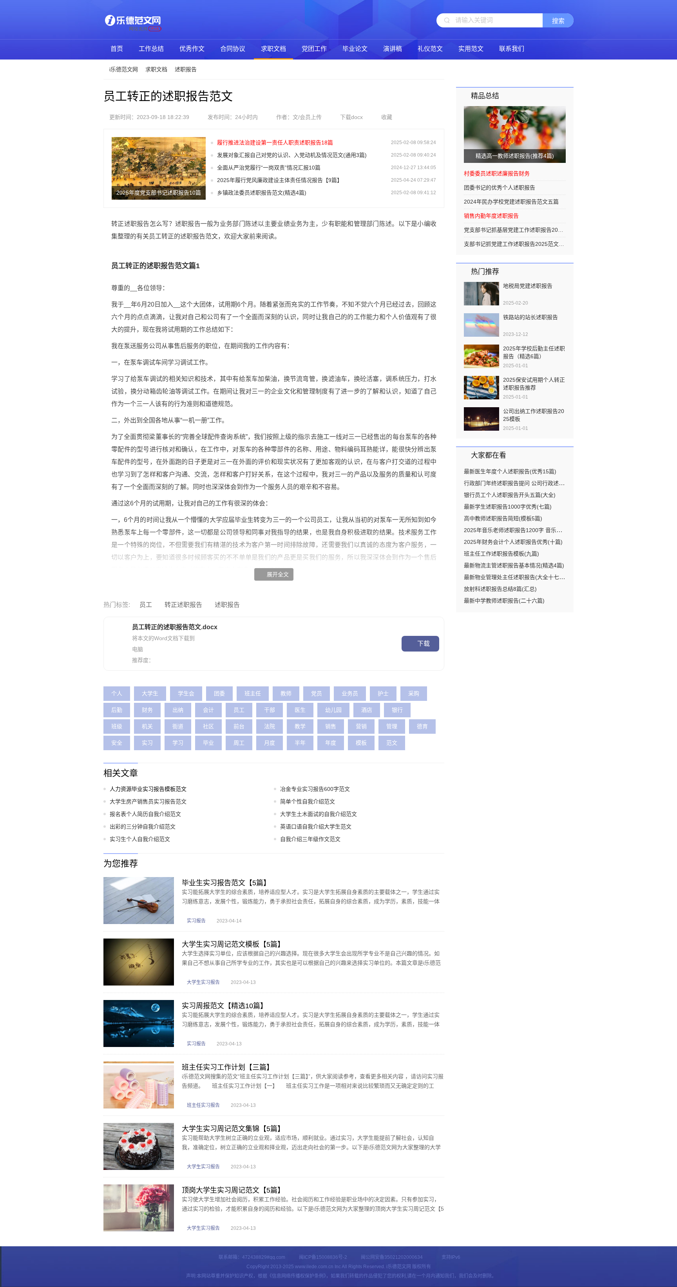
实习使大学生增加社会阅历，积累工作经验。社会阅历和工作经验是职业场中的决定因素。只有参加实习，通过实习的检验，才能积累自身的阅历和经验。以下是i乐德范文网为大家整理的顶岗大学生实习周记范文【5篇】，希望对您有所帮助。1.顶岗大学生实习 (313, 1208)
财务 (147, 710)
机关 (147, 726)
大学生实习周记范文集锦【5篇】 (233, 1129)
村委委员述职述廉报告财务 (497, 173)
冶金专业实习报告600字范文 (315, 789)
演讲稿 (392, 48)
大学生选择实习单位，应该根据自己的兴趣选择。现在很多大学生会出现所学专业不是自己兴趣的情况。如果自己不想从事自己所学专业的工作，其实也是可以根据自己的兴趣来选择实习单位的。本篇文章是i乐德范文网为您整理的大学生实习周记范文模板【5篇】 (311, 962)
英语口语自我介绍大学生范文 (315, 826)
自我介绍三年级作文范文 (310, 839)
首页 (116, 48)
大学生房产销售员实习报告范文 (148, 801)
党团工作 (314, 48)
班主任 (252, 693)
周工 (239, 743)
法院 (269, 726)
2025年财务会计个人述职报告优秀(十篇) (513, 542)
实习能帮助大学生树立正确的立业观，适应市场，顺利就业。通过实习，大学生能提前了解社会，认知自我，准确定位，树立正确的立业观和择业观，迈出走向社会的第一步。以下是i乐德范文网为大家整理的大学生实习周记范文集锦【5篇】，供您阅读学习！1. (311, 1147)
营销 (361, 726)
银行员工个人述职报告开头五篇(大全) (510, 495)
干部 (269, 710)
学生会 (186, 693)
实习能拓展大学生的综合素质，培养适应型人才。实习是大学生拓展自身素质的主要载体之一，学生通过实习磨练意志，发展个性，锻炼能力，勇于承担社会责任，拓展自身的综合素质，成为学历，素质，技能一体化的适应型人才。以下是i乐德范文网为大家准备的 (311, 901)
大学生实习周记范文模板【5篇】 (233, 944)
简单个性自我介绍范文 (307, 801)
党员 (316, 693)
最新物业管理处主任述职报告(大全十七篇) (515, 577)
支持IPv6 (451, 1257)
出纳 (177, 710)
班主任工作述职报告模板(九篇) (501, 554)
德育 (422, 726)
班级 (116, 726)
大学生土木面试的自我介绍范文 (318, 814)
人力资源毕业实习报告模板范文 (148, 789)
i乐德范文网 (132, 19)
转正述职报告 (183, 604)
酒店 (366, 710)
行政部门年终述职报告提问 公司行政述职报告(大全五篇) (532, 483)
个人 (116, 693)
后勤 (116, 710)
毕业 (208, 743)
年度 (330, 743)
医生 (300, 710)
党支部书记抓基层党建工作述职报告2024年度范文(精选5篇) (515, 230)
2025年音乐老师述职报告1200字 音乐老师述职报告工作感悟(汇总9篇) (549, 530)
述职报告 (186, 69)
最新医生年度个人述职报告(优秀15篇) (510, 471)
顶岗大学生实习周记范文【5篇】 (233, 1190)
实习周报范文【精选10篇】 (224, 1006)
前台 (239, 726)
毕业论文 (354, 48)
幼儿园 (333, 710)
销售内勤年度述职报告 (491, 216)
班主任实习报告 (203, 1105)
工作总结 (151, 48)
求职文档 (273, 48)
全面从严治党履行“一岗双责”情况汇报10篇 (268, 167)
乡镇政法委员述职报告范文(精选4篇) (261, 193)
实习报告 (196, 921)
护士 (383, 693)
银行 (397, 710)
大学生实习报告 (203, 982)
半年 (300, 743)
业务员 (350, 693)
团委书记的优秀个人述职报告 (499, 187)
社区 (208, 726)
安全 (116, 743)
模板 (361, 743)
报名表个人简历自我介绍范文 (145, 814)
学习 (177, 743)
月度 (269, 743)
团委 (219, 693)
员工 (145, 604)
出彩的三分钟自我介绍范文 (143, 826)
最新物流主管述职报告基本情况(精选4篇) (514, 565)
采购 (413, 693)
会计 (208, 710)
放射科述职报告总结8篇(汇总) (500, 589)
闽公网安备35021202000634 (392, 1257)
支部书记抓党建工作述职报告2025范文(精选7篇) (515, 244)
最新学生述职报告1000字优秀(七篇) (508, 507)
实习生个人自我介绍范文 (140, 839)
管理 (391, 726)
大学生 (150, 693)
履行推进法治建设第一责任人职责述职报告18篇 (275, 142)
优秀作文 (192, 48)
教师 (286, 693)
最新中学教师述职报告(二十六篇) (504, 600)
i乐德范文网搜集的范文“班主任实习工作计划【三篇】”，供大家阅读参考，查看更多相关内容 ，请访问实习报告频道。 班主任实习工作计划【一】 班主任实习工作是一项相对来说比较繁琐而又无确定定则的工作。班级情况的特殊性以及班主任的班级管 (312, 1085)
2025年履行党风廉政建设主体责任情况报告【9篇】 (279, 180)
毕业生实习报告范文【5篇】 (226, 883)
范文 (391, 743)
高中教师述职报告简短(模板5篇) (503, 518)
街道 (177, 726)
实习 (147, 743)
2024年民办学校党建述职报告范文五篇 (511, 202)
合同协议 (232, 48)
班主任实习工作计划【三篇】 (227, 1067)
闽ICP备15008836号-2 (323, 1257)
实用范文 (470, 48)
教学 (300, 726)
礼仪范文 (430, 48)
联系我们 (511, 48)
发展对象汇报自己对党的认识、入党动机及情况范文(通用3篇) (292, 155)
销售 (330, 726)
